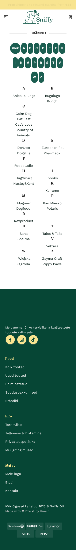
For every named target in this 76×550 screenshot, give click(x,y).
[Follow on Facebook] (10, 339)
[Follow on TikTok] (33, 339)
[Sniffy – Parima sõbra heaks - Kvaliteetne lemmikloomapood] (38, 17)
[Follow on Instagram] (21, 339)
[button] (5, 17)
